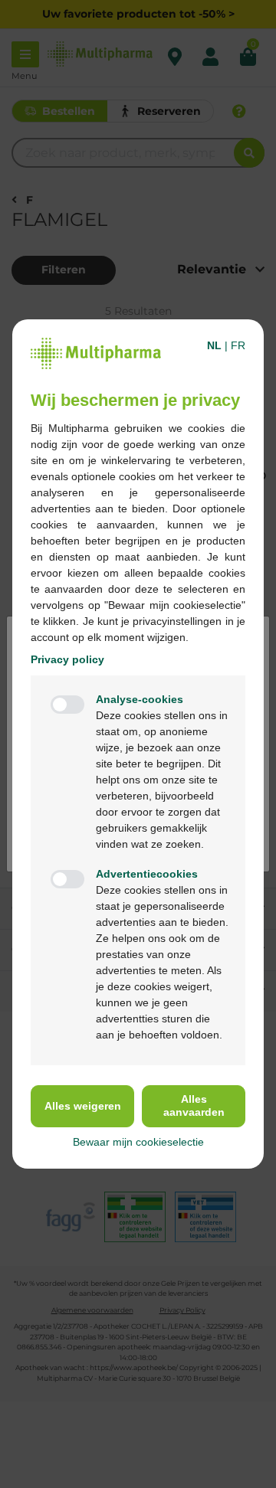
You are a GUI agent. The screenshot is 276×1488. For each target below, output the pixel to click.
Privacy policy (67, 659)
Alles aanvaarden (194, 1105)
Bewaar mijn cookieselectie (138, 1142)
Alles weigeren (82, 1106)
